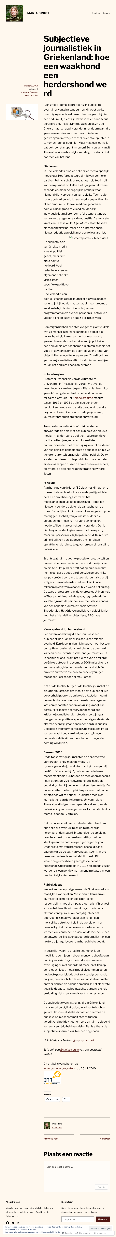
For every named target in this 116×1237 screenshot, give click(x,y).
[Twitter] (13, 1223)
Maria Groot (38, 13)
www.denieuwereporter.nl (60, 1068)
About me (96, 13)
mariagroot (57, 1127)
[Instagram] (19, 1223)
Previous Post (51, 1138)
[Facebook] (7, 1223)
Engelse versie (69, 1049)
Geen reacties (31, 95)
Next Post (105, 1138)
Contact (106, 13)
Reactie (101, 1187)
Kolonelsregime (83, 398)
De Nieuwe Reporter (29, 92)
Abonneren (103, 1219)
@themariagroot (83, 1040)
